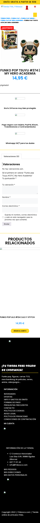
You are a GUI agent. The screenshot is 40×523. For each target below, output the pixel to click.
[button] (35, 15)
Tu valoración (8, 185)
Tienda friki (5, 18)
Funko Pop (15, 18)
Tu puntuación (9, 178)
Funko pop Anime (27, 18)
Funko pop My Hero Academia (12, 20)
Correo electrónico (11, 206)
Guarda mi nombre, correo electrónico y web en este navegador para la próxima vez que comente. (21, 217)
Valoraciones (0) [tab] (11, 156)
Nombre (6, 197)
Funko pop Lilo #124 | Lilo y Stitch (17, 317)
